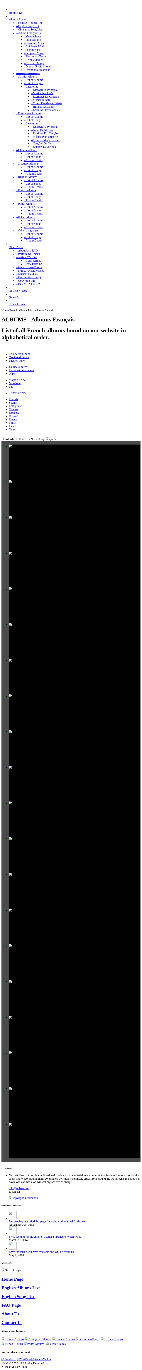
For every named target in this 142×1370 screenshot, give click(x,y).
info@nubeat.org (19, 1188)
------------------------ (28, 73)
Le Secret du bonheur (21, 370)
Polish (12, 422)
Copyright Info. (26, 280)
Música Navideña (42, 93)
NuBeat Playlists (27, 274)
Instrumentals (32, 49)
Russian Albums (26, 176)
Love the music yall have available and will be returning (41, 1251)
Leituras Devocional (44, 146)
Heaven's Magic (34, 63)
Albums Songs (17, 19)
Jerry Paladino (33, 263)
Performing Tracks (28, 253)
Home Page (16, 12)
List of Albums (35, 79)
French (13, 419)
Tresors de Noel (18, 393)
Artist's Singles (33, 59)
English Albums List (29, 22)
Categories (31, 86)
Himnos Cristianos (43, 106)
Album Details (33, 160)
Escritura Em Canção (44, 133)
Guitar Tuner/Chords (29, 267)
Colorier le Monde (19, 353)
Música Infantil (40, 100)
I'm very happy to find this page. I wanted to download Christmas (47, 1221)
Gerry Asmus (32, 260)
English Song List (27, 26)
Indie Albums (32, 39)
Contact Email (17, 304)
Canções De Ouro (42, 143)
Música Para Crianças (44, 136)
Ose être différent (19, 357)
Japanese (14, 412)
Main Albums (32, 36)
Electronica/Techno (36, 56)
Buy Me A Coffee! (28, 284)
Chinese (13, 409)
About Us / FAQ (27, 250)
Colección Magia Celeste (46, 103)
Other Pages (16, 247)
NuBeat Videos (18, 290)
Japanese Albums (27, 163)
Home (5, 310)
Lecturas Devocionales (45, 110)
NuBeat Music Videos (30, 270)
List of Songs (33, 83)
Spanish (13, 402)
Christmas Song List (29, 29)
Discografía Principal (44, 89)
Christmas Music (34, 43)
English (13, 399)
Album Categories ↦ (29, 33)
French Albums (26, 190)
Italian (12, 426)
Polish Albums (25, 203)
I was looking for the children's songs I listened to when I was (45, 1236)
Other (12, 429)
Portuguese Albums (28, 113)
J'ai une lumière (18, 366)
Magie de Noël (17, 379)
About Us (10, 1313)
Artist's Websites (26, 257)
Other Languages (27, 230)
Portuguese (15, 406)
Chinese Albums (26, 150)
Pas (11, 386)
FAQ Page (11, 1305)
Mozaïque (15, 383)
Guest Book (16, 297)
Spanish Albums (26, 76)
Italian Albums (25, 217)
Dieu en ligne (17, 360)
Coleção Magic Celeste (45, 140)
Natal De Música (42, 130)
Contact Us (11, 1322)
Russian (13, 416)
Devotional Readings (37, 69)
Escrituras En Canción (45, 96)
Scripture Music (34, 53)
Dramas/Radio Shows (37, 66)
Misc (12, 373)
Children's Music (34, 46)
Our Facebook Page (28, 277)
